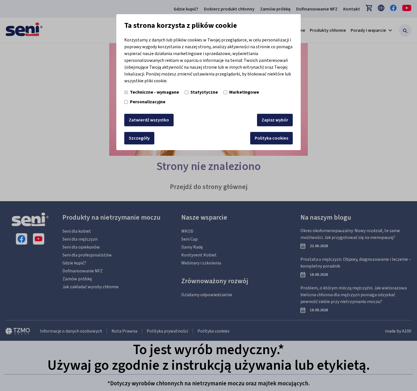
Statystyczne (204, 92)
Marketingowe (244, 92)
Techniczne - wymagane (154, 92)
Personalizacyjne (147, 102)
